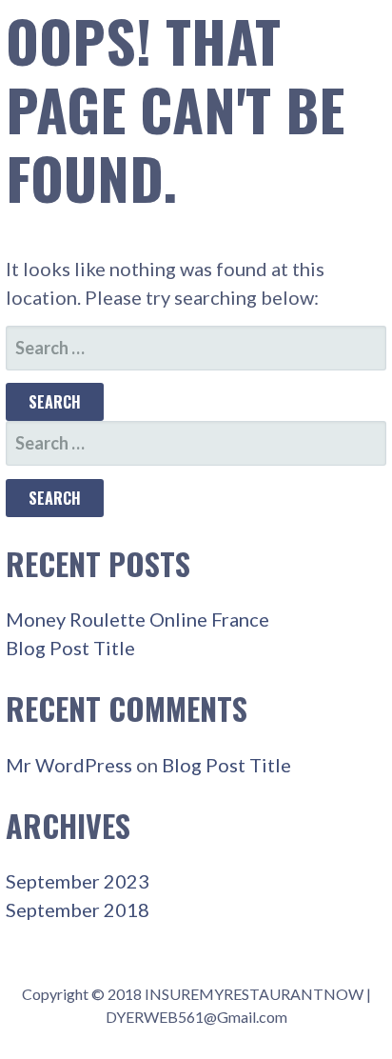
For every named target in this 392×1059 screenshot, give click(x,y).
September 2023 (77, 880)
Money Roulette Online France (137, 619)
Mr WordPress (69, 764)
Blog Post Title (70, 647)
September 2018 (77, 909)
